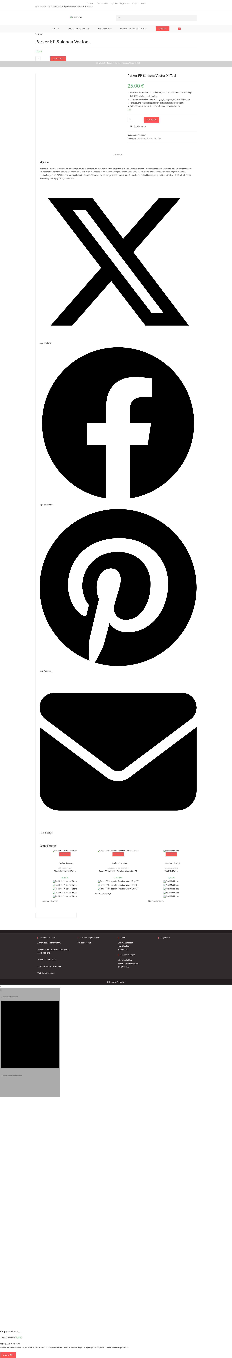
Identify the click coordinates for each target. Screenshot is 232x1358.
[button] (137, 126)
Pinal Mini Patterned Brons (65, 871)
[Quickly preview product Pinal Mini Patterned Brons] (65, 857)
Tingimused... (123, 967)
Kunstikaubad (123, 946)
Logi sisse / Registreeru (120, 4)
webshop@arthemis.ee (51, 967)
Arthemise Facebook (9, 997)
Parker (159, 138)
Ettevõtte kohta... (125, 960)
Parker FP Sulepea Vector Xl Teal (127, 63)
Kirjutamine (151, 138)
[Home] (93, 63)
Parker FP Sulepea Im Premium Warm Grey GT (118, 871)
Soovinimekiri (102, 4)
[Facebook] (159, 944)
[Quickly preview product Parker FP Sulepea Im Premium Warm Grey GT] (118, 857)
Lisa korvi (58, 59)
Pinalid (69, 868)
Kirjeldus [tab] (118, 155)
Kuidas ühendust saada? (128, 964)
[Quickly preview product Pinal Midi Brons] (171, 857)
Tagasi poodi (5, 1344)
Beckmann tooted (125, 943)
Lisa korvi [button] (65, 854)
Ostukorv (91, 4)
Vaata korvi (15, 1344)
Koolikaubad (123, 950)
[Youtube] (159, 951)
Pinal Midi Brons (171, 871)
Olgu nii (8, 1355)
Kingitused (142, 138)
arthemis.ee (49, 973)
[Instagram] (2, 1085)
